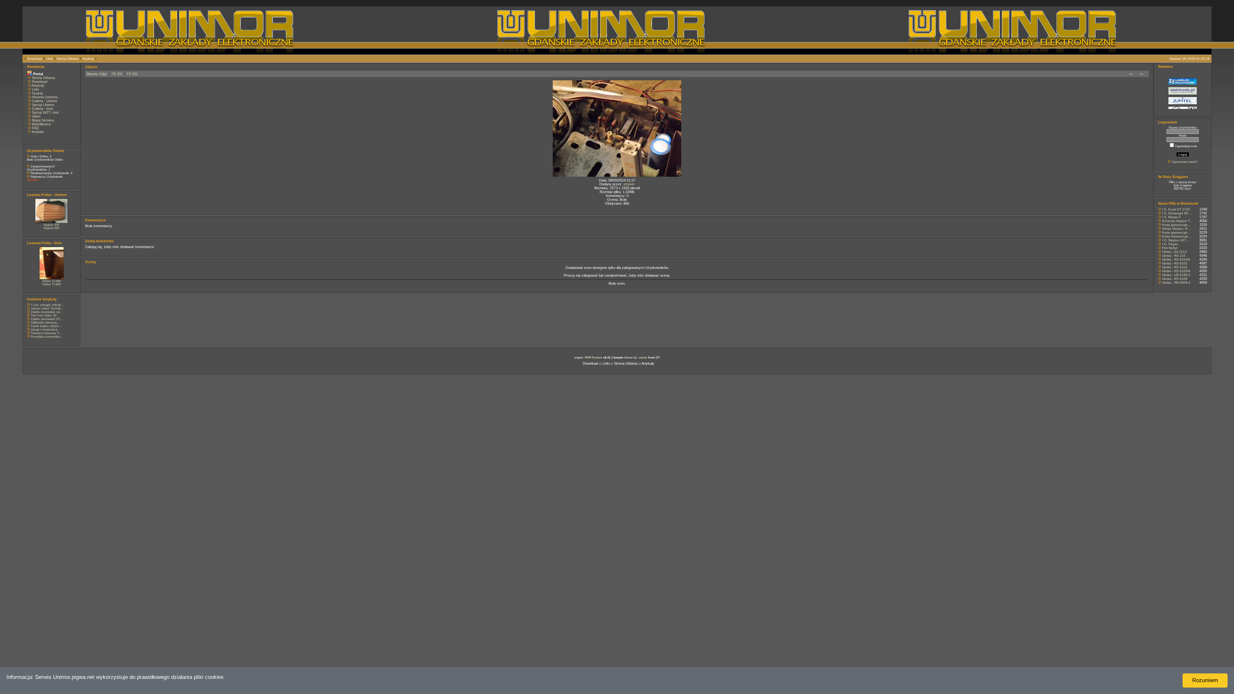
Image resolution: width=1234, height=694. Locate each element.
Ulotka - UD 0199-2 (1176, 275)
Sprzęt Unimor (43, 105)
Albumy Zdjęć (97, 74)
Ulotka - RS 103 (1173, 255)
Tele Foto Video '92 (44, 315)
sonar (643, 357)
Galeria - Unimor (45, 101)
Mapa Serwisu (43, 120)
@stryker (33, 180)
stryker (629, 184)
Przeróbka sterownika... (47, 336)
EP (658, 357)
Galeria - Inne (42, 109)
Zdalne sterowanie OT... (47, 319)
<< (1131, 74)
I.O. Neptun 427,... (1176, 240)
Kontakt (38, 132)
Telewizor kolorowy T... (46, 333)
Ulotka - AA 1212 (1174, 252)
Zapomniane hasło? (1185, 162)
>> (1141, 74)
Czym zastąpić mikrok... (47, 305)
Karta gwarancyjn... (1176, 225)
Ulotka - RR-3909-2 (1176, 282)
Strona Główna (68, 58)
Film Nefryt (1169, 248)
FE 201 (117, 74)
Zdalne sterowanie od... (46, 312)
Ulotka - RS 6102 (1174, 263)
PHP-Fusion (593, 357)
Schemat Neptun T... (1177, 221)
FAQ (35, 128)
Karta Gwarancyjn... (1176, 236)
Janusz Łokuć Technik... (47, 308)
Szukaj (37, 93)
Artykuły (88, 58)
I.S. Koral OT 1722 (1176, 209)
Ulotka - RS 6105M (1176, 271)
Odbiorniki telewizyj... (45, 322)
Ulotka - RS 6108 (1174, 278)
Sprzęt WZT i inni (45, 112)
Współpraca (41, 124)
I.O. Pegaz (1170, 244)
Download (34, 58)
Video (36, 116)
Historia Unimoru (45, 97)
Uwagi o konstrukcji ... (46, 329)
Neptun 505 (51, 225)
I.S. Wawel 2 (1171, 217)
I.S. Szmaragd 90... (1176, 213)
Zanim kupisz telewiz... (46, 326)
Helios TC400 (51, 281)
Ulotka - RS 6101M (1176, 259)
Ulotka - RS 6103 (1174, 267)
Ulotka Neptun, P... (1176, 228)
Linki (49, 58)
